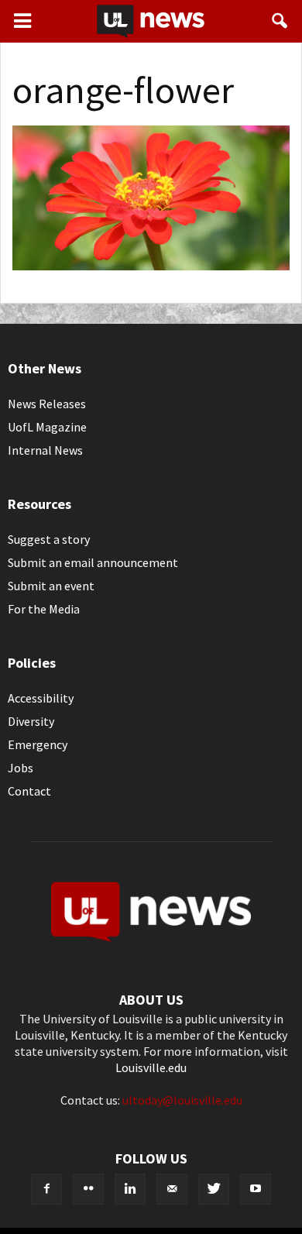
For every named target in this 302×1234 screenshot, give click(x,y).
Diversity (31, 721)
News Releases (47, 403)
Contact (29, 791)
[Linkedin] (130, 1189)
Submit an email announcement (93, 562)
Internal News (45, 450)
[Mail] (171, 1189)
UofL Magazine (47, 427)
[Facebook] (46, 1189)
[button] (280, 21)
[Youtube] (255, 1189)
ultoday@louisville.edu (182, 1100)
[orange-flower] (151, 265)
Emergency (37, 744)
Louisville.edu (151, 1067)
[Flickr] (88, 1189)
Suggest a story (49, 539)
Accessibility (41, 698)
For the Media (44, 609)
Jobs (20, 767)
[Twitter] (213, 1189)
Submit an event (51, 585)
